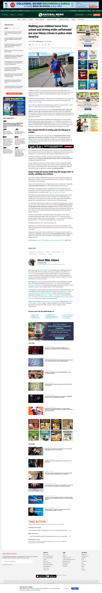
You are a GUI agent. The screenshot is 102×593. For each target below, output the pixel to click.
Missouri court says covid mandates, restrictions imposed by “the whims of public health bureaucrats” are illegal (58, 473)
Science (73, 19)
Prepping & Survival (64, 19)
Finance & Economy (51, 19)
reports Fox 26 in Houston (35, 102)
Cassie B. (52, 346)
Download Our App (82, 10)
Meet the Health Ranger (48, 556)
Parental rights (61, 47)
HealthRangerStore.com (52, 318)
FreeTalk (83, 564)
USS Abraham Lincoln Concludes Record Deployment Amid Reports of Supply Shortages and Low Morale (14, 57)
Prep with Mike (14, 10)
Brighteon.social (35, 318)
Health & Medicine (39, 19)
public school (68, 47)
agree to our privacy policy (33, 590)
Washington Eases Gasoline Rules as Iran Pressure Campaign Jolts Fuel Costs (13, 81)
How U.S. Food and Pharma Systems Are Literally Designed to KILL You (8, 133)
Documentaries (67, 318)
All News (64, 556)
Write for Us (45, 561)
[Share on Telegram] (39, 44)
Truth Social (84, 561)
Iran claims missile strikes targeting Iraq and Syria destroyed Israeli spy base (58, 385)
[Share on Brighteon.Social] (30, 44)
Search (99, 10)
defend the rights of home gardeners (50, 301)
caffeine (45, 47)
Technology (81, 19)
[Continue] (30, 561)
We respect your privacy (7, 564)
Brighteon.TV (34, 316)
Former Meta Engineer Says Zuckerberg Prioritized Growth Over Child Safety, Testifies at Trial (14, 87)
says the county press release (57, 192)
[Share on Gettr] (48, 44)
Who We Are (45, 554)
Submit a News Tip (47, 566)
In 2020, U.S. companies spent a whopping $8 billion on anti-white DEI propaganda (58, 373)
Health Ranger (35, 23)
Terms (37, 580)
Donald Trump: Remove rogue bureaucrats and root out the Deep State (58, 461)
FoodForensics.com (68, 315)
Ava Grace (52, 394)
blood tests (33, 47)
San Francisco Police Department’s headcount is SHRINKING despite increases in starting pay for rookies (58, 397)
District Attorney (51, 47)
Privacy (33, 580)
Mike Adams (39, 41)
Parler (83, 559)
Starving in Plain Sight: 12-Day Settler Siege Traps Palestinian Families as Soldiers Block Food (13, 45)
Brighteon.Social (85, 556)
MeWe (83, 566)
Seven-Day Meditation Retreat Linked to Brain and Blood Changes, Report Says (13, 39)
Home (2, 10)
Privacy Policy (46, 568)
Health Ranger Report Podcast (69, 559)
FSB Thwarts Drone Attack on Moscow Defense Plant (14, 51)
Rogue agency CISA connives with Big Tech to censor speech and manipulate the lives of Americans (58, 449)
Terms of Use (46, 569)
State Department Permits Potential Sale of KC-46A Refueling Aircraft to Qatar (13, 33)
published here (53, 582)
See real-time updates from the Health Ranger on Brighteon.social (51, 264)
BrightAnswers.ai (72, 10)
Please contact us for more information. (36, 542)
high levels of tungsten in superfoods (51, 295)
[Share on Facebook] (33, 44)
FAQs (93, 10)
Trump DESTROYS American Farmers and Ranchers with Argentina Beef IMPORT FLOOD (8, 151)
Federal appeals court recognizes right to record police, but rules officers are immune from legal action (13, 63)
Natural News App (66, 561)
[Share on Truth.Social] (45, 44)
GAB (82, 568)
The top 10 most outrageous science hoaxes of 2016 (50, 240)
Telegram (83, 557)
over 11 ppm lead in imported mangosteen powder (41, 296)
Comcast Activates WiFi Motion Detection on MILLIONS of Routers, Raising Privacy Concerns (13, 69)
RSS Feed (65, 566)
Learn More (67, 588)
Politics (24, 19)
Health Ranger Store (67, 557)
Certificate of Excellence (34, 285)
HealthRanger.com (50, 315)
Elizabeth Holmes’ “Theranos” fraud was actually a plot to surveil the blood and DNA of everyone (58, 510)
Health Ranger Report (8, 118)
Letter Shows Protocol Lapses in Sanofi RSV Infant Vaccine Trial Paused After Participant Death (14, 75)
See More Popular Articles (14, 93)
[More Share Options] (51, 44)
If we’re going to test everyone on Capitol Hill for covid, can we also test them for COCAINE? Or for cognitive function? (59, 485)
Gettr (83, 562)
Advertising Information (48, 564)
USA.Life (83, 569)
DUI (56, 47)
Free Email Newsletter (47, 557)
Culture (31, 19)
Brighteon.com (35, 315)
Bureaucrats (40, 47)
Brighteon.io (84, 554)
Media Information (47, 562)
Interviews (21, 10)
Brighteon (7, 10)
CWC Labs (53, 283)
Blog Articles (65, 564)
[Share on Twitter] (36, 44)
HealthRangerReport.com (52, 316)
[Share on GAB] (42, 44)
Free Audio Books (67, 316)
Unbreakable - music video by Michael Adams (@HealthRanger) (20, 132)
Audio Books (27, 10)
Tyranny (30, 49)
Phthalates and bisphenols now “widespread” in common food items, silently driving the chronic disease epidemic (59, 360)
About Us (89, 10)
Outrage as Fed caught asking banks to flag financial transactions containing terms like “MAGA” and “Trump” (57, 348)
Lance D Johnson (54, 358)
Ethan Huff (52, 370)
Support (44, 559)
